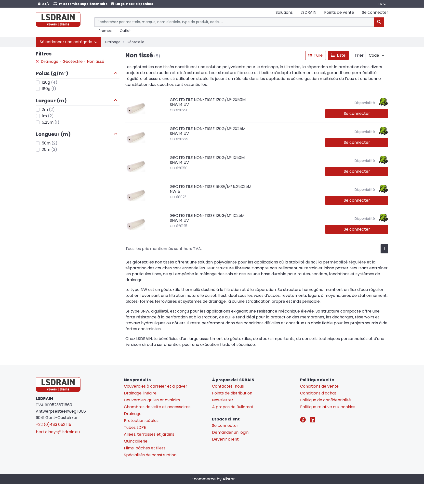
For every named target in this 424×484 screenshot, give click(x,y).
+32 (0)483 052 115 (53, 424)
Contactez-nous (228, 386)
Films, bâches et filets (144, 448)
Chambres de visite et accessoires (157, 407)
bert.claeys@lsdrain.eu (58, 432)
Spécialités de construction (150, 455)
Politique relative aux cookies (327, 407)
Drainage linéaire (140, 393)
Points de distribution (232, 393)
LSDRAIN (308, 12)
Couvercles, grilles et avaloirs (152, 400)
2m (48, 109)
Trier (359, 55)
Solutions (284, 12)
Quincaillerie (135, 441)
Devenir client (225, 439)
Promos (105, 31)
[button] (68, 42)
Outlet (125, 31)
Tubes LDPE (135, 427)
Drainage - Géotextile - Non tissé (72, 61)
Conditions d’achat (318, 393)
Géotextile (135, 41)
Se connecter (357, 113)
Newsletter (222, 400)
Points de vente (339, 12)
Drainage (112, 41)
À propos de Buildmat (232, 407)
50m (49, 143)
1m (48, 116)
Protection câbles (141, 420)
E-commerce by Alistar (212, 479)
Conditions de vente (319, 386)
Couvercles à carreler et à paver (155, 386)
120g (49, 82)
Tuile (318, 55)
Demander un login (230, 432)
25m (49, 149)
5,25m (50, 122)
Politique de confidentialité (325, 400)
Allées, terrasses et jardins (149, 434)
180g (49, 89)
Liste (340, 55)
